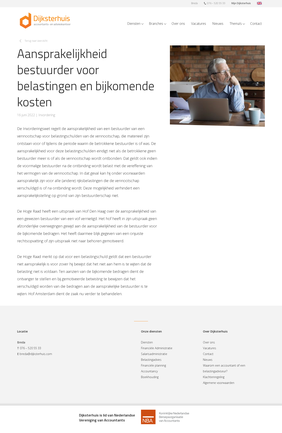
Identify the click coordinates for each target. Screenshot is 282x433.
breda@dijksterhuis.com (36, 354)
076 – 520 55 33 (216, 3)
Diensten (133, 23)
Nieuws (217, 23)
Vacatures (198, 23)
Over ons (178, 23)
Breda (194, 3)
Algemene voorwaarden (218, 383)
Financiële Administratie (156, 348)
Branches (156, 23)
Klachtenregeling (213, 377)
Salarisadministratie (154, 354)
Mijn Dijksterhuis (241, 3)
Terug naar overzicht (36, 41)
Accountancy (149, 371)
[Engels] (259, 3)
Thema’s (236, 23)
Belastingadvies (151, 360)
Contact (256, 23)
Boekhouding (150, 377)
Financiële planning (153, 365)
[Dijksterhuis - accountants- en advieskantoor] (45, 20)
